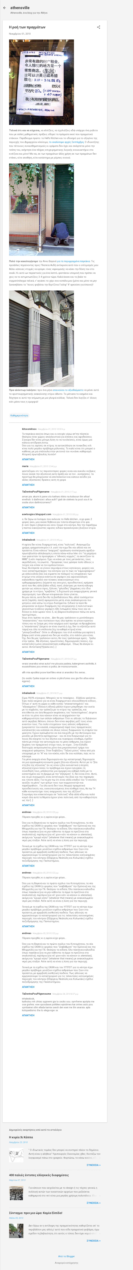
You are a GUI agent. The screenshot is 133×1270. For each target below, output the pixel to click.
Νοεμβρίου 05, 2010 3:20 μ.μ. (46, 812)
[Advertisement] (120, 69)
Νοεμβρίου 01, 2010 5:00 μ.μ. (66, 514)
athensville (20, 8)
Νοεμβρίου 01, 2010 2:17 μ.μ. (64, 492)
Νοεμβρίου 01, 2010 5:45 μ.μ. (49, 540)
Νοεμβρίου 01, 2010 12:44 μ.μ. (43, 466)
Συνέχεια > (94, 1165)
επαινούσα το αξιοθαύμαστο (68, 390)
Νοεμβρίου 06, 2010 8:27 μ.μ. (65, 994)
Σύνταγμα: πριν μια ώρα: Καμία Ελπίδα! (35, 1213)
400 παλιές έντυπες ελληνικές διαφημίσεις (39, 1175)
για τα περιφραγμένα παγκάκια (73, 261)
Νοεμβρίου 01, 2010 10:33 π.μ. (51, 429)
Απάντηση (28, 459)
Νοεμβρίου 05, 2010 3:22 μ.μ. (46, 873)
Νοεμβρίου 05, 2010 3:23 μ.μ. (46, 933)
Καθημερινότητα (19, 415)
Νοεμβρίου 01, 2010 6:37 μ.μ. (64, 659)
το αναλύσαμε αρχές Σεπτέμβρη (66, 142)
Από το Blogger (66, 1256)
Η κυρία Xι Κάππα (21, 1137)
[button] (99, 27)
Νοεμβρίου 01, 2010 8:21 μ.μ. (49, 693)
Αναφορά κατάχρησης (66, 1262)
